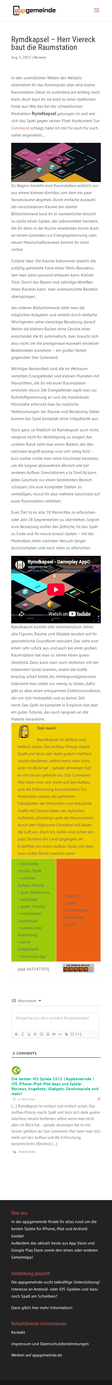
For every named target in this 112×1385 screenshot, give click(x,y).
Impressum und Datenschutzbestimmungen (50, 1343)
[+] (79, 1034)
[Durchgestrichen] (35, 1034)
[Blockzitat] (54, 1034)
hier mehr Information (51, 1307)
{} (72, 1034)
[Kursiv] (22, 1034)
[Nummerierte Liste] (41, 1034)
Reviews (40, 57)
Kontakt (18, 1332)
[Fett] (16, 1034)
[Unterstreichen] (29, 1034)
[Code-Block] (60, 1034)
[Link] (66, 1034)
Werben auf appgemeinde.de (36, 1354)
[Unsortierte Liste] (47, 1034)
